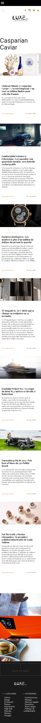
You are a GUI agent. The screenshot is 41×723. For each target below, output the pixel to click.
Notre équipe (30, 707)
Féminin (7, 704)
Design (7, 700)
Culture (7, 698)
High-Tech (8, 709)
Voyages (7, 715)
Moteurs (7, 713)
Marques (28, 700)
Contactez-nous (31, 698)
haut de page (20, 671)
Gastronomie (9, 707)
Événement (8, 702)
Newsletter (29, 704)
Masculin (7, 711)
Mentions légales (31, 702)
